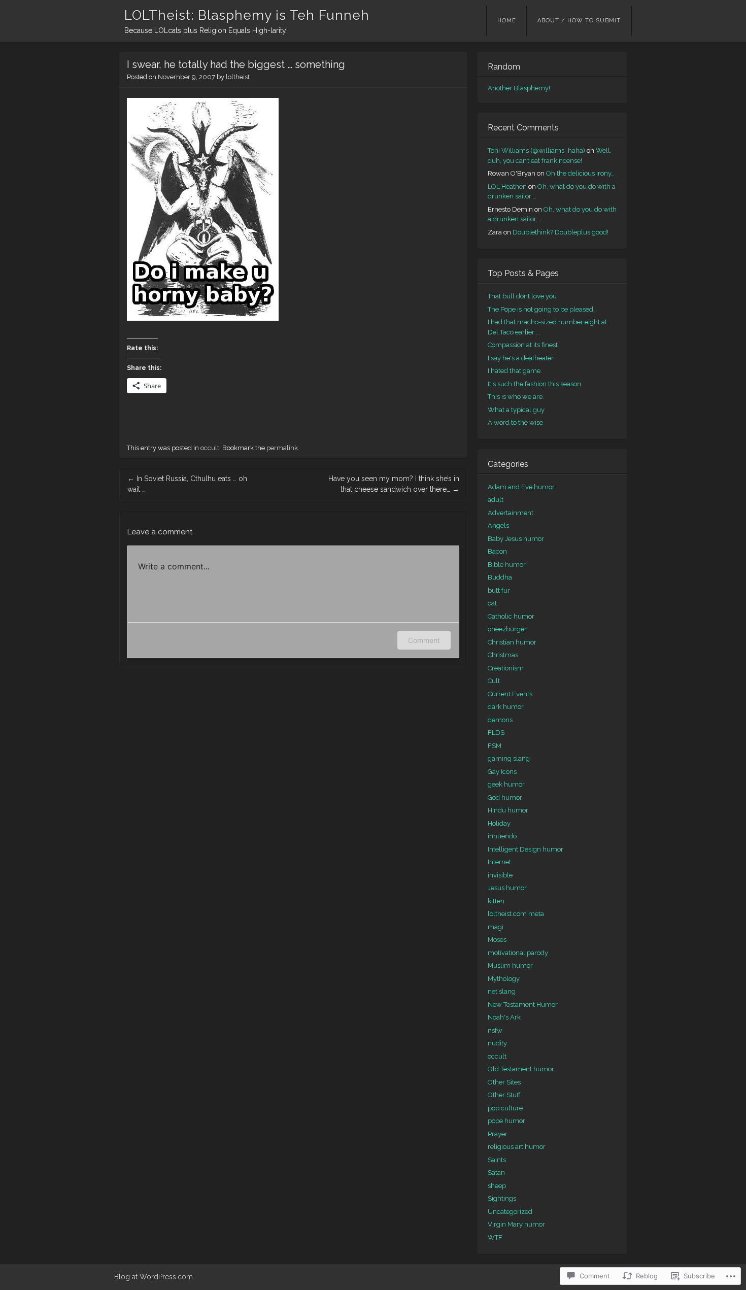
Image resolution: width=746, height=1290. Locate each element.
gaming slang (509, 758)
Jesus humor (507, 888)
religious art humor (517, 1146)
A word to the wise (515, 422)
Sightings (502, 1198)
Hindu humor (508, 810)
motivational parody (518, 953)
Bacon (497, 551)
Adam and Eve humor (521, 487)
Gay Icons (502, 771)
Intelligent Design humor (525, 849)
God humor (505, 797)
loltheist (238, 77)
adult (495, 499)
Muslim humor (510, 965)
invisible (500, 875)
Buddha (500, 577)
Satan (496, 1172)
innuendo (502, 836)
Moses (497, 939)
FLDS (496, 732)
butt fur (499, 590)
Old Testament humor (521, 1069)
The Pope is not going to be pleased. (541, 309)
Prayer (497, 1134)
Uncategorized (510, 1211)
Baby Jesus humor (516, 538)
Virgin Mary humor (516, 1224)
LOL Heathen (507, 186)
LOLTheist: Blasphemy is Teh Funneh (246, 15)
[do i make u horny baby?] (203, 318)
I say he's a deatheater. (521, 358)
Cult (494, 681)
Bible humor (507, 564)
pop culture (505, 1108)
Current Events (510, 694)
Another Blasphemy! (519, 88)
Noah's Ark (504, 1017)
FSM (494, 746)
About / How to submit (579, 20)
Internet (499, 862)
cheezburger (507, 629)
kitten (496, 901)
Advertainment (510, 513)
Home (506, 20)
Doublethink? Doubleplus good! (560, 232)
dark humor (506, 706)
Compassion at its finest (523, 345)
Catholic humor (511, 616)
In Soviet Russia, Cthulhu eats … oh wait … (187, 483)
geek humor (506, 784)
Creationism (506, 668)
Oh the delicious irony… (580, 173)
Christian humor (512, 642)
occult (209, 448)
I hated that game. (515, 371)
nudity (497, 1043)
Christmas (503, 655)
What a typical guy (516, 410)
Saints (497, 1160)
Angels (498, 525)
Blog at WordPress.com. (154, 1277)
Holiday (499, 823)
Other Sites (504, 1082)
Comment (424, 640)
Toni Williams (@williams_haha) (536, 150)
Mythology (504, 978)
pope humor (506, 1121)
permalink (282, 448)
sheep (497, 1186)
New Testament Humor (523, 1004)
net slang (502, 991)
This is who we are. (516, 396)
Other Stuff (504, 1095)
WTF (495, 1237)
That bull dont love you (522, 296)
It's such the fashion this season (534, 384)
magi (495, 927)
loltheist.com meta (516, 914)
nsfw (495, 1030)
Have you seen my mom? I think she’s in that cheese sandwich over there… (393, 483)
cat (492, 603)
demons (500, 720)
